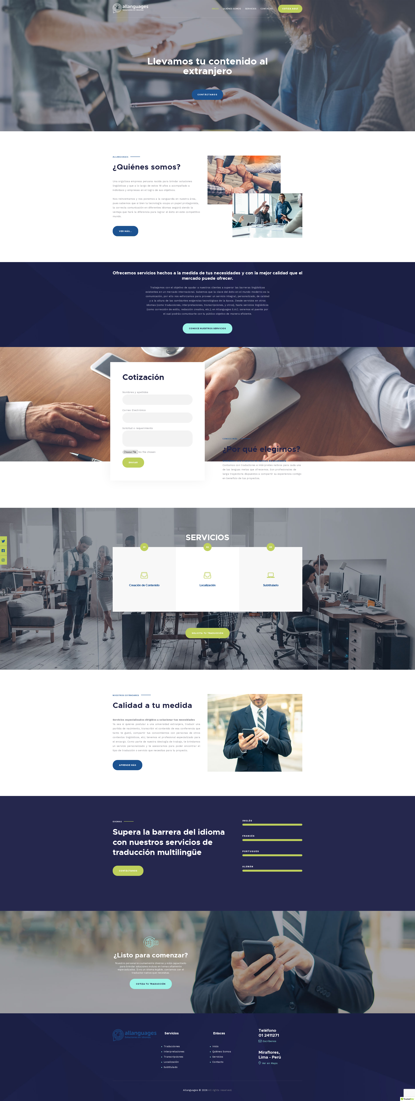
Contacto (217, 1061)
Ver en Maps (270, 1063)
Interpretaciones (174, 1051)
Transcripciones (173, 1056)
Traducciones (172, 1046)
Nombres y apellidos (135, 392)
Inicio (215, 1046)
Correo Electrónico (134, 410)
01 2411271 (269, 1035)
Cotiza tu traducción (151, 984)
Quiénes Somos (221, 1051)
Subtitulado (171, 1067)
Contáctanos (207, 94)
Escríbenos (269, 1041)
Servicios (217, 1056)
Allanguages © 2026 (195, 1090)
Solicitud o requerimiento (137, 428)
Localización (171, 1061)
